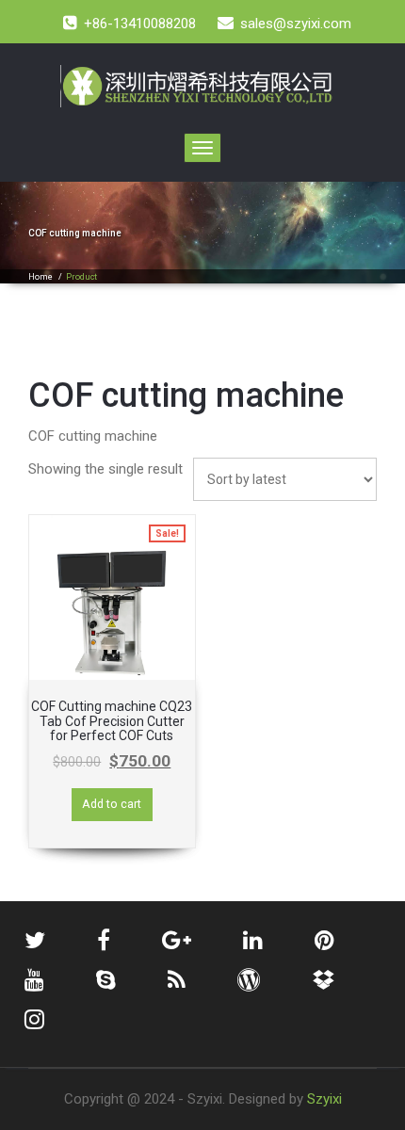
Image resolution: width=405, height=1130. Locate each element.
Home (40, 277)
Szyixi (324, 1098)
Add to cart (111, 804)
